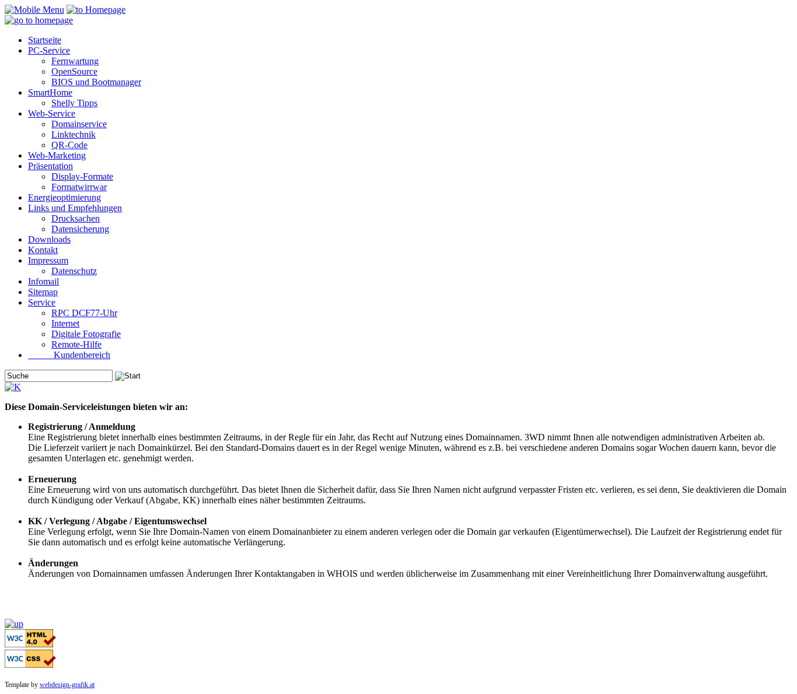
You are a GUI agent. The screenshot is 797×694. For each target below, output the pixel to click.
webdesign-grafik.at (67, 685)
